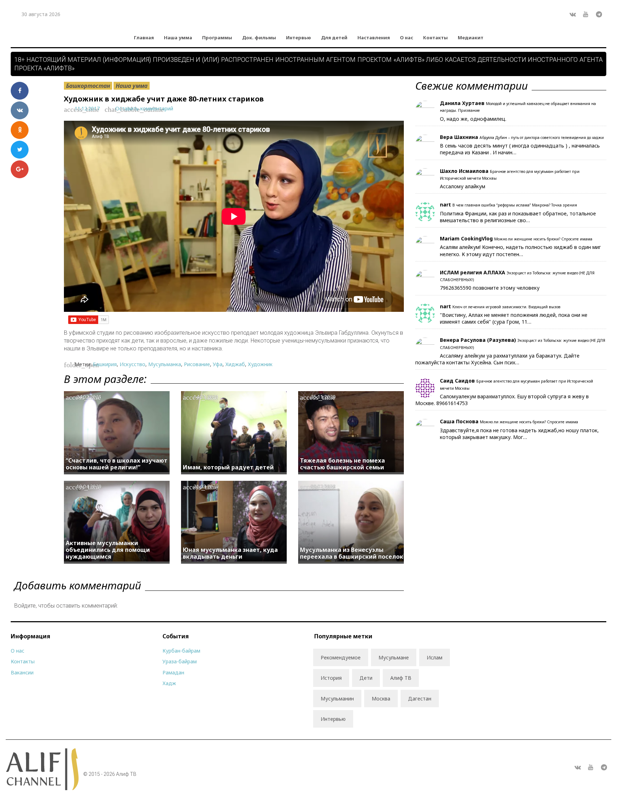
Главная (144, 37)
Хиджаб (235, 364)
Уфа (217, 364)
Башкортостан (88, 86)
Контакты (435, 37)
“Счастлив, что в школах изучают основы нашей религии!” (116, 464)
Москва (381, 698)
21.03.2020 (206, 486)
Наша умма (178, 37)
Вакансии (22, 672)
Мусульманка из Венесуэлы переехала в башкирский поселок (351, 553)
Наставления (373, 37)
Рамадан (173, 672)
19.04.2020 (88, 486)
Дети (366, 677)
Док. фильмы (259, 37)
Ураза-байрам (179, 661)
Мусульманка (164, 364)
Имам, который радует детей (228, 467)
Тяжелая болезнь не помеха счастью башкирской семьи (342, 464)
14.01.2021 (206, 396)
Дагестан (419, 698)
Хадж (169, 683)
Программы (217, 37)
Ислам (434, 657)
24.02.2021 (88, 396)
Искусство (132, 364)
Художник (260, 364)
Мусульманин (337, 698)
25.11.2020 (323, 396)
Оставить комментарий (144, 108)
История (331, 677)
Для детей (334, 37)
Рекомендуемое (341, 657)
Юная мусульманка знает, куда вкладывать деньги (230, 553)
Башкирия (105, 364)
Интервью (298, 37)
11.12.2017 (87, 108)
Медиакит (470, 37)
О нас (406, 37)
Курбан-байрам (181, 650)
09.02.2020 (323, 486)
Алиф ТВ (400, 677)
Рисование (197, 364)
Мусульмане (393, 657)
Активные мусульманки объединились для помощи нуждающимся (108, 549)
